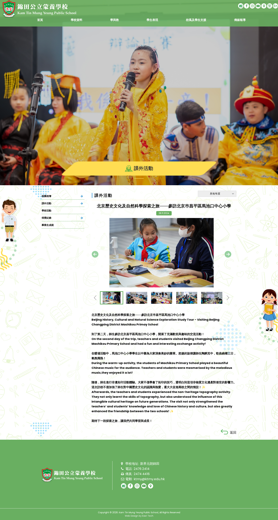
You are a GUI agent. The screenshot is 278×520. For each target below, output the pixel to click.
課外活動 (46, 203)
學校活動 (46, 210)
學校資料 (76, 20)
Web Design (131, 515)
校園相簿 (46, 196)
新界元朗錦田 (149, 463)
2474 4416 (142, 474)
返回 (233, 432)
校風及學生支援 (196, 20)
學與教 (114, 20)
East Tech (147, 515)
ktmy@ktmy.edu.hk (149, 479)
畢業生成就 (48, 225)
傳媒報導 (240, 20)
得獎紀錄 (46, 217)
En (275, 6)
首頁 (40, 20)
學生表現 (152, 20)
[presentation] (95, 254)
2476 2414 (141, 469)
